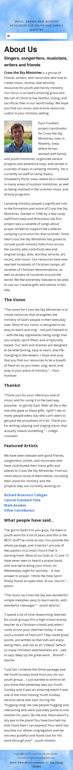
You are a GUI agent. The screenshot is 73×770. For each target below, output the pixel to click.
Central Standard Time (22, 500)
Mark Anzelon (15, 505)
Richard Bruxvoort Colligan (25, 495)
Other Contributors (19, 510)
